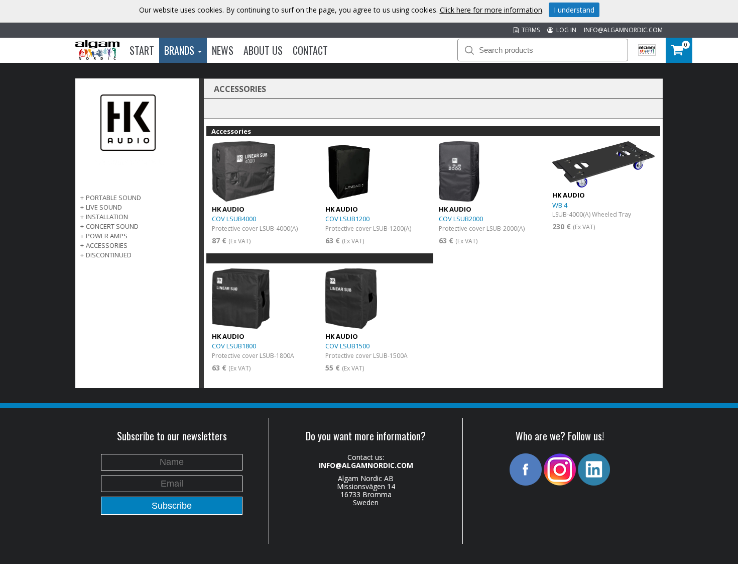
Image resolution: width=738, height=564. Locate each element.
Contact (310, 50)
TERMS (529, 30)
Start (142, 50)
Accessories (107, 245)
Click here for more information (491, 10)
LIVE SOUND (104, 207)
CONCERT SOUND (112, 226)
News (222, 50)
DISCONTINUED (109, 254)
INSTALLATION (107, 216)
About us (263, 50)
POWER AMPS (107, 235)
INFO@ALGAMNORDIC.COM (623, 30)
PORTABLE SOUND (113, 197)
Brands (180, 50)
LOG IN (564, 30)
